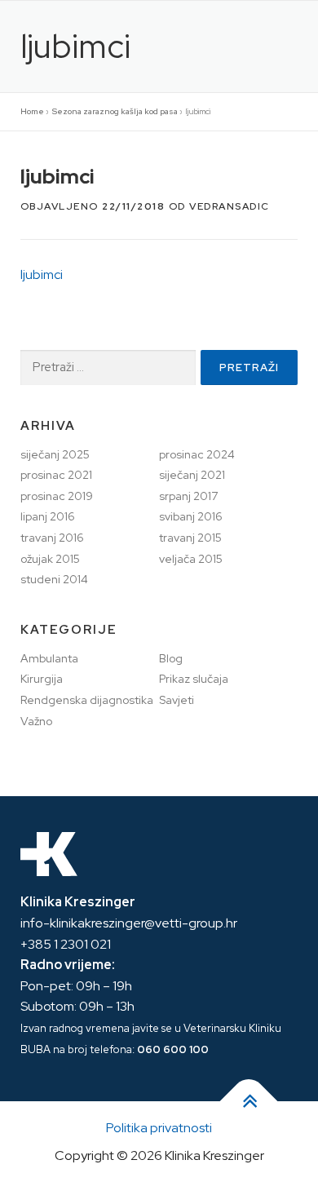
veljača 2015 (191, 558)
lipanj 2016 (47, 516)
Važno (36, 721)
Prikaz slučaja (193, 678)
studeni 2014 (54, 579)
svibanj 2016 (191, 516)
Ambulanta (49, 658)
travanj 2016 (52, 537)
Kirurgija (41, 678)
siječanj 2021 (192, 474)
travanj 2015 (190, 537)
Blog (171, 658)
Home (32, 111)
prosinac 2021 (56, 474)
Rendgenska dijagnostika (86, 700)
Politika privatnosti (159, 1127)
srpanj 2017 (188, 496)
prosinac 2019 (56, 496)
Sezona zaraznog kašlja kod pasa (115, 111)
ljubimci (41, 274)
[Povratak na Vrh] (249, 1102)
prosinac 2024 (197, 454)
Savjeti (176, 700)
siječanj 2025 (55, 454)
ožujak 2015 (50, 558)
